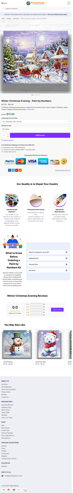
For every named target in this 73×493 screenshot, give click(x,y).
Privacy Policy (5, 392)
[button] (68, 3)
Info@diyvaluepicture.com (13, 476)
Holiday (9, 18)
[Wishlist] (28, 331)
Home (3, 18)
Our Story (4, 384)
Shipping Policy (6, 407)
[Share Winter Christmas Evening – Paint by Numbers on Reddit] (20, 170)
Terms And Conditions (8, 389)
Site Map (4, 415)
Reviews (4, 394)
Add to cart (40, 135)
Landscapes (5, 453)
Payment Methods (7, 405)
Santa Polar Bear (41, 362)
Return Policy (5, 410)
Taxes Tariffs (5, 412)
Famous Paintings (7, 433)
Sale (2, 425)
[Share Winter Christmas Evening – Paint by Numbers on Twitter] (13, 170)
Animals (4, 446)
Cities (3, 448)
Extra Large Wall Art (7, 435)
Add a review (57, 309)
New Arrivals (5, 428)
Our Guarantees (6, 387)
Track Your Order (6, 417)
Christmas (16, 18)
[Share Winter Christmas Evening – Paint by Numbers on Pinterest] (17, 170)
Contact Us (5, 397)
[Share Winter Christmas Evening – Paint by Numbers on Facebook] (10, 170)
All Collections (6, 438)
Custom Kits (5, 430)
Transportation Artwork (8, 458)
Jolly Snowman (8, 362)
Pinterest (4, 466)
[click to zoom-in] (36, 57)
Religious (4, 456)
